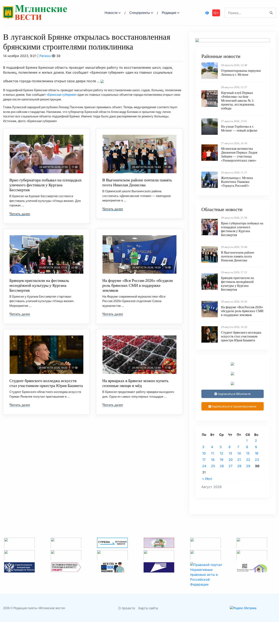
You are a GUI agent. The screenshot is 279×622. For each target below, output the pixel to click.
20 (231, 460)
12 (221, 453)
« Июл (207, 479)
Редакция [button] (169, 13)
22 (248, 460)
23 (257, 460)
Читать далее (19, 214)
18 (212, 460)
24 (204, 466)
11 (212, 453)
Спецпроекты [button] (139, 13)
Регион (45, 56)
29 (248, 466)
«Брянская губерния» (62, 94)
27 (230, 466)
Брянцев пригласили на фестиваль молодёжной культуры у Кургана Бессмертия (39, 285)
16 (256, 453)
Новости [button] (111, 13)
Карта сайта (148, 608)
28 (239, 466)
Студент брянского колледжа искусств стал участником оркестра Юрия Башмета (46, 383)
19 (221, 460)
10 (204, 453)
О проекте (126, 608)
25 (213, 466)
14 (239, 453)
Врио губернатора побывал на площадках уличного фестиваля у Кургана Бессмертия (45, 185)
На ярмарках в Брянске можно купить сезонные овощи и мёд (135, 383)
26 (222, 466)
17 (203, 460)
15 (248, 453)
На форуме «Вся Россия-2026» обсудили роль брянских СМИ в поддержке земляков (137, 285)
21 (239, 460)
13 (230, 453)
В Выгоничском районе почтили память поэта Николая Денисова (137, 182)
